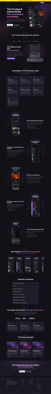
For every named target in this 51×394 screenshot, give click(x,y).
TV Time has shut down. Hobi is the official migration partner (34, 0)
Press (38, 383)
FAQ (30, 2)
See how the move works (11, 58)
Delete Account (39, 388)
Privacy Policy (39, 387)
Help (35, 2)
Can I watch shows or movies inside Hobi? (25, 294)
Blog (32, 2)
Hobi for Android (31, 382)
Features (24, 2)
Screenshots (27, 2)
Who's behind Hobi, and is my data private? (25, 297)
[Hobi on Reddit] (7, 386)
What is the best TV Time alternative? (25, 283)
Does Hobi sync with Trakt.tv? (25, 291)
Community (38, 2)
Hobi (8, 2)
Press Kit (30, 383)
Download (42, 2)
